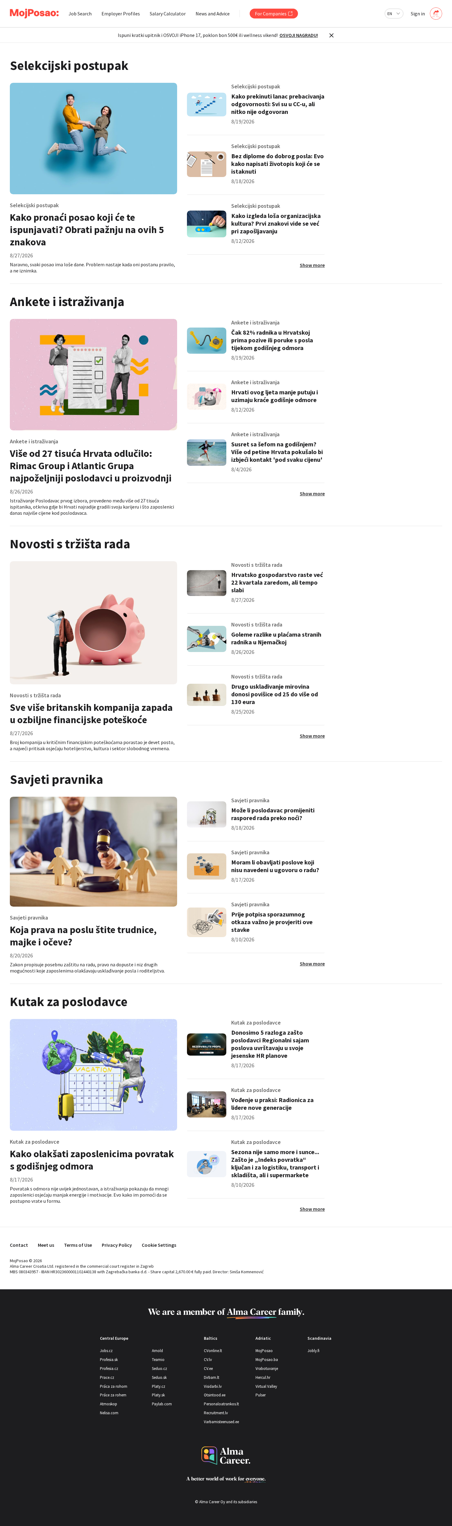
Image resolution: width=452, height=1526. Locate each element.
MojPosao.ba (267, 1359)
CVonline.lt (213, 1350)
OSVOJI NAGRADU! (299, 35)
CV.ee (208, 1368)
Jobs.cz (106, 1350)
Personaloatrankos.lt (221, 1404)
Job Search (80, 13)
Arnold (157, 1350)
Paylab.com (162, 1404)
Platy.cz (158, 1386)
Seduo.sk (159, 1377)
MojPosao (264, 1350)
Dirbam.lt (211, 1377)
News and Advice (213, 13)
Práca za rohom (113, 1386)
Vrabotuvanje (267, 1368)
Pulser (261, 1395)
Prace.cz (107, 1377)
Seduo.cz (159, 1368)
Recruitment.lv (216, 1412)
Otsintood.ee (214, 1395)
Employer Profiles (120, 13)
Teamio (158, 1359)
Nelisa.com (109, 1412)
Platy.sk (158, 1395)
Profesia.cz (109, 1368)
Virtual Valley (266, 1386)
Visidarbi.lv (213, 1386)
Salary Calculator (168, 13)
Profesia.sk (109, 1359)
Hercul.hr (263, 1377)
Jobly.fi (313, 1350)
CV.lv (208, 1359)
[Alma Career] (226, 1455)
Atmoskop (108, 1404)
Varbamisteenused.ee (221, 1421)
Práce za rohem (113, 1395)
